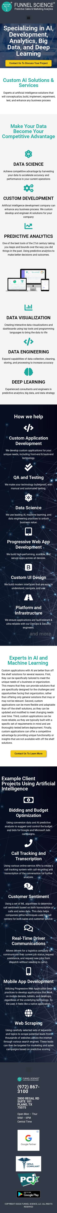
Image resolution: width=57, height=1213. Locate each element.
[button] (28, 17)
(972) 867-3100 (28, 1089)
